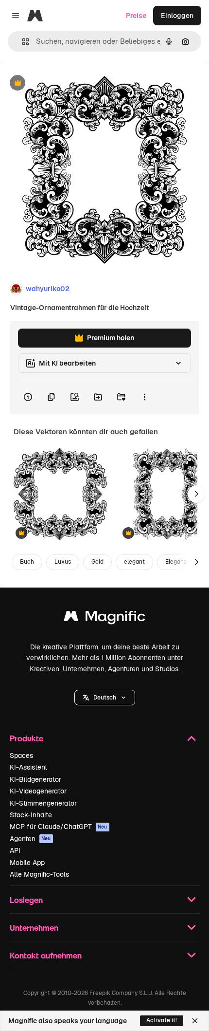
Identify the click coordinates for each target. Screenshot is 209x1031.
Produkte (26, 738)
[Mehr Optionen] (144, 396)
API (15, 850)
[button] (104, 697)
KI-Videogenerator (38, 791)
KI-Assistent (28, 767)
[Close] (195, 1021)
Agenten (30, 838)
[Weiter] (196, 494)
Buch (27, 562)
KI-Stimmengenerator (43, 803)
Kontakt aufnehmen (46, 955)
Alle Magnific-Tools (39, 874)
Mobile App (27, 862)
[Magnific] (104, 618)
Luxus (62, 562)
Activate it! (161, 1020)
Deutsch (104, 697)
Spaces (21, 755)
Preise (136, 15)
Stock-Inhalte (31, 814)
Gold (97, 562)
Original (62, 83)
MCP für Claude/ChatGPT (58, 826)
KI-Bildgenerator (35, 779)
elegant (134, 562)
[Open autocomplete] (21, 41)
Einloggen (177, 15)
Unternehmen (34, 927)
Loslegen (26, 900)
